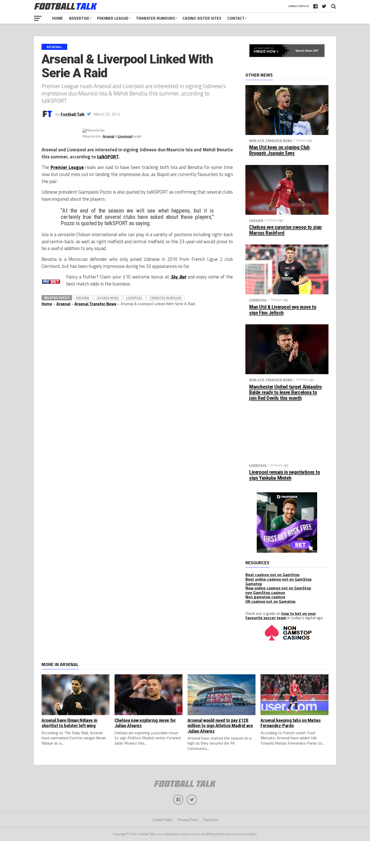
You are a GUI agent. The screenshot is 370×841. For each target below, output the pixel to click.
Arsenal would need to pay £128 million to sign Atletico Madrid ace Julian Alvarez (220, 725)
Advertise (79, 18)
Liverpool (125, 136)
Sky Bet (178, 276)
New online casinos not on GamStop (278, 588)
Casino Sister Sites (201, 18)
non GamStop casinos (265, 592)
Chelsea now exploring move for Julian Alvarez (145, 722)
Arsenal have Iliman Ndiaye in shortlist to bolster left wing (69, 722)
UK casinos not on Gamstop (270, 601)
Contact (236, 18)
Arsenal (108, 136)
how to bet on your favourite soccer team (280, 615)
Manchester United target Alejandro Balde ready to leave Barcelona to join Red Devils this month (285, 392)
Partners (210, 820)
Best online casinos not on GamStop (278, 579)
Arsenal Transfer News (95, 304)
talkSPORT (108, 156)
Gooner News (108, 297)
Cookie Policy (162, 820)
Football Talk (72, 114)
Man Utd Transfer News (270, 140)
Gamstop (253, 584)
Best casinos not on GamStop (272, 575)
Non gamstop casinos (265, 597)
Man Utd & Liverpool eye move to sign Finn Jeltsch (282, 310)
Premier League (112, 18)
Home (57, 18)
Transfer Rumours (155, 18)
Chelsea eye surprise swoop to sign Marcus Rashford (285, 230)
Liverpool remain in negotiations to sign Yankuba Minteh (284, 475)
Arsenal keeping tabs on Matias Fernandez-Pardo (290, 722)
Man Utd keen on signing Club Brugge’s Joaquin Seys (279, 150)
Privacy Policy (188, 820)
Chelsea (256, 220)
